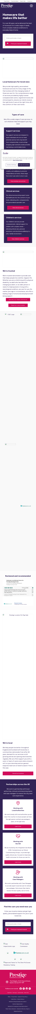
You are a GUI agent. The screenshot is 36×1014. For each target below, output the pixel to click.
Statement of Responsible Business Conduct (17, 1001)
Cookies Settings (11, 164)
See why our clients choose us (18, 299)
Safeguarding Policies (18, 1011)
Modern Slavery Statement (11, 1008)
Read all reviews (18, 603)
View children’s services (18, 239)
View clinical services (18, 207)
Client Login (14, 992)
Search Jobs (22, 1)
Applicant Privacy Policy (22, 996)
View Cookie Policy (17, 160)
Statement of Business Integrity (23, 1008)
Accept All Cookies (24, 164)
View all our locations (18, 773)
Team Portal (6, 1)
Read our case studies (18, 305)
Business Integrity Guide (17, 1004)
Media (9, 996)
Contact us (29, 1)
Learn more (18, 826)
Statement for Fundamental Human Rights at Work (17, 1006)
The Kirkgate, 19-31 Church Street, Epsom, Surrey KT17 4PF (20, 981)
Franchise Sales (14, 1)
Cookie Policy (13, 999)
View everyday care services (18, 181)
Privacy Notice (14, 996)
